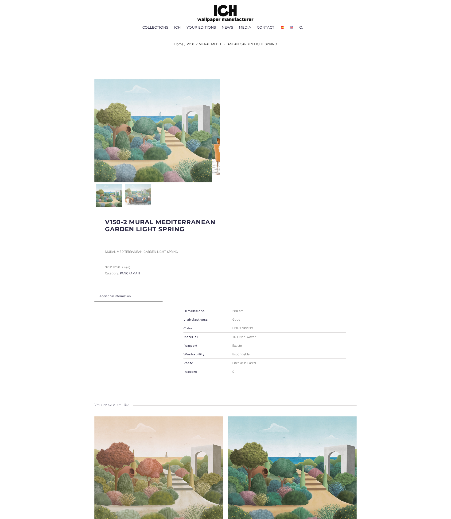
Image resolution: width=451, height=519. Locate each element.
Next (216, 131)
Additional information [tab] (115, 296)
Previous (99, 131)
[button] (301, 27)
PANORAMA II (130, 273)
